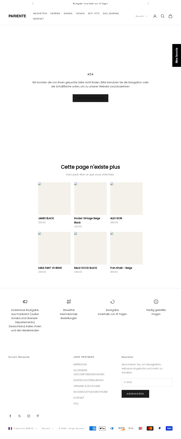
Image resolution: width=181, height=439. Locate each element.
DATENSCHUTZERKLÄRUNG (89, 380)
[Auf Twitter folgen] (19, 416)
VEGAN (80, 13)
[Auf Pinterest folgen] (38, 416)
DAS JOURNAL (111, 13)
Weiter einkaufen (90, 98)
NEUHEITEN (40, 13)
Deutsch (140, 16)
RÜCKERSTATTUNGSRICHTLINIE (91, 392)
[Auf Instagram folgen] (28, 416)
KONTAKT (38, 18)
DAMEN (68, 13)
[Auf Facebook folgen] (10, 416)
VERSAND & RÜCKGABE (87, 386)
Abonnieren (135, 393)
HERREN (55, 13)
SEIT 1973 (94, 13)
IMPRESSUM (80, 364)
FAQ (76, 403)
